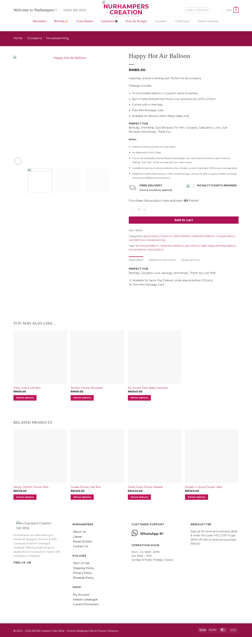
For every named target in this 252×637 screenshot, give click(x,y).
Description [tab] (136, 260)
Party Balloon (156, 249)
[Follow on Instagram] (20, 570)
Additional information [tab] (162, 260)
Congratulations (225, 236)
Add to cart (184, 220)
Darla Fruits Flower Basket (145, 487)
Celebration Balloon (203, 236)
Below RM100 (182, 236)
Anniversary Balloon (147, 245)
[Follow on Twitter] (24, 570)
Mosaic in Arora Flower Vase (203, 487)
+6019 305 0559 (74, 10)
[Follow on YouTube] (33, 570)
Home (18, 38)
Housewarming (57, 38)
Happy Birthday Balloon (222, 245)
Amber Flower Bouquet (87, 388)
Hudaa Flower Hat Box (86, 487)
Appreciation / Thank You (158, 236)
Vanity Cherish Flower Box (31, 487)
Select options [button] (25, 397)
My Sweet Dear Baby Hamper (148, 388)
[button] (197, 10)
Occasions (34, 38)
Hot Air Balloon (138, 249)
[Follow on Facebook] (15, 570)
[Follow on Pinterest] (29, 570)
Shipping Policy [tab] (190, 260)
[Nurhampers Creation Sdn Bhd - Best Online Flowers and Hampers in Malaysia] (126, 8)
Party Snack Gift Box (27, 388)
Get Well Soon (137, 240)
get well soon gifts (196, 245)
